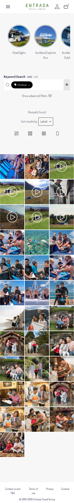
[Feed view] (57, 133)
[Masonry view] (16, 133)
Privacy (50, 488)
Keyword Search (21, 76)
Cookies (65, 488)
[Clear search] (67, 84)
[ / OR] (32, 76)
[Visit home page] (37, 6)
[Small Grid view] (44, 133)
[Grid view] (30, 133)
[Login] (57, 6)
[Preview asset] (12, 166)
